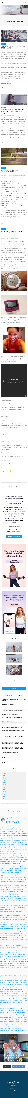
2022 (4, 778)
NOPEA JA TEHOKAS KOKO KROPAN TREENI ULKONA (13, 47)
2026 (4, 773)
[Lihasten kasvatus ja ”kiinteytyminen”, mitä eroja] (14, 869)
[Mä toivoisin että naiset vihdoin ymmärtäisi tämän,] (14, 929)
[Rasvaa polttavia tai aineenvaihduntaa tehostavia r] (14, 1048)
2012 (4, 799)
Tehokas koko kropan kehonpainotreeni (9, 171)
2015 (4, 794)
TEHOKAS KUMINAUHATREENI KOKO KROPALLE (12, 727)
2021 (4, 780)
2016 (4, 792)
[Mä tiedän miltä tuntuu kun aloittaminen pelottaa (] (14, 958)
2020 (4, 783)
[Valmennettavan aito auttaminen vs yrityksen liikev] (14, 988)
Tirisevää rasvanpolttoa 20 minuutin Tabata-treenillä (11, 232)
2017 (4, 790)
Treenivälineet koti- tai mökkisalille (11, 714)
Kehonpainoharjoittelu (13, 50)
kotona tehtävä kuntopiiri (7, 236)
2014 (4, 797)
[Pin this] (19, 87)
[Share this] (9, 87)
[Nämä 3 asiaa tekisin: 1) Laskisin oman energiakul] (14, 1018)
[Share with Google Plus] (15, 87)
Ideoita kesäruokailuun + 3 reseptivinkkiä (12, 717)
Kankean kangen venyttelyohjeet (10, 752)
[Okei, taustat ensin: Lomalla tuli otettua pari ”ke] (14, 839)
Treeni (20, 50)
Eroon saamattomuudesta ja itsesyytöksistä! (13, 730)
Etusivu (3, 1075)
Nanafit (10, 1075)
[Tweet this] (12, 87)
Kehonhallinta (11, 235)
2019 (4, 785)
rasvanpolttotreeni (17, 175)
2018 (4, 787)
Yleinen (13, 115)
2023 (4, 776)
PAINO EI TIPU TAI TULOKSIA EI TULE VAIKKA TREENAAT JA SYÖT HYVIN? (13, 111)
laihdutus (9, 175)
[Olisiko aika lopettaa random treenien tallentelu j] (14, 899)
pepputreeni (22, 236)
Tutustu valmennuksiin (14, 536)
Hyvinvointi (4, 50)
